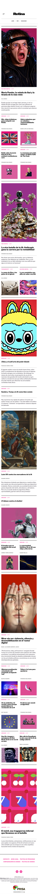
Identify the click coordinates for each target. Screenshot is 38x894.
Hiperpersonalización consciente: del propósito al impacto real (9, 671)
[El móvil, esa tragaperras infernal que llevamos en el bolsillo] (19, 796)
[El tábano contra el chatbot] (19, 523)
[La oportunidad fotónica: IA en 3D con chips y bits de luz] (28, 562)
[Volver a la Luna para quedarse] (28, 688)
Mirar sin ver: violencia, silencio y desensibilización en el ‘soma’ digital (17, 640)
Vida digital (4, 243)
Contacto (6, 859)
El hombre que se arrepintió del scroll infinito (8, 547)
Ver (18, 21)
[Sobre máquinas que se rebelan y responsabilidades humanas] (28, 138)
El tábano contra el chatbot (11, 501)
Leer (12, 21)
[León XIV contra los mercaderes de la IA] (19, 440)
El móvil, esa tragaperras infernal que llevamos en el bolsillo (17, 832)
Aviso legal (15, 859)
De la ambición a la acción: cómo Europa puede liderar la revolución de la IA (9, 705)
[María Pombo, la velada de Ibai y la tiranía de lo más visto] (19, 57)
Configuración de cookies (11, 862)
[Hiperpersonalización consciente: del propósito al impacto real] (9, 688)
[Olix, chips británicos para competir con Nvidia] (9, 138)
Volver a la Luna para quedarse (27, 670)
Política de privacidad (27, 859)
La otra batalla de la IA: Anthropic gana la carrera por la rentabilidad (17, 248)
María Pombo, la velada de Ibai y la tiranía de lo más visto (17, 93)
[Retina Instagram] (21, 871)
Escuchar (24, 21)
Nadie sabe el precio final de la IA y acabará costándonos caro (9, 155)
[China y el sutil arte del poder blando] (19, 328)
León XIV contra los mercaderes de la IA (16, 474)
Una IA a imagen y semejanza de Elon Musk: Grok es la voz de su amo (9, 739)
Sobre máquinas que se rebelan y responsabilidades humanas (27, 121)
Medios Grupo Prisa (19, 892)
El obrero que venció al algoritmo (27, 703)
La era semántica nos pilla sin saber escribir (28, 273)
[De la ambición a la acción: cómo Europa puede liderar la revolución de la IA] (9, 722)
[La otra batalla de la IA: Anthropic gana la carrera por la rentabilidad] (19, 212)
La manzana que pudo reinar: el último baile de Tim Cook (28, 154)
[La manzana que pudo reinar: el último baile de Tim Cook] (28, 172)
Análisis (3, 116)
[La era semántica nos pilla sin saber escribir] (28, 287)
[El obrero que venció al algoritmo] (28, 722)
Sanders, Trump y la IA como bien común (16, 392)
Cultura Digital (5, 88)
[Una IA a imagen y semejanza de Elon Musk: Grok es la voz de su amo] (9, 755)
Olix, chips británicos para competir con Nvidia (9, 120)
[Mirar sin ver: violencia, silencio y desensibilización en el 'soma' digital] (19, 603)
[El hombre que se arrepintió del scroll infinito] (9, 562)
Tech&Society (5, 269)
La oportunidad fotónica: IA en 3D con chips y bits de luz (28, 547)
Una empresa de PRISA (19, 887)
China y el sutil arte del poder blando (15, 362)
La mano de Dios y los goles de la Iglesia (9, 273)
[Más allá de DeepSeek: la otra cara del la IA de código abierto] (28, 754)
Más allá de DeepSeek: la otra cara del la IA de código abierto (28, 738)
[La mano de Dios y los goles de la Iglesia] (9, 288)
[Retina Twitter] (17, 871)
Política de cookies (28, 862)
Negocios (4, 358)
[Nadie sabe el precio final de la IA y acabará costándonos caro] (9, 172)
